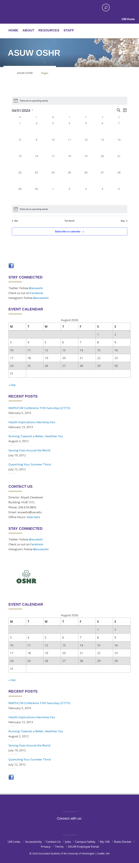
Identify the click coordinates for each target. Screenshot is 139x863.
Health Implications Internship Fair (31, 422)
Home (13, 30)
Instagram (71, 826)
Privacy (46, 846)
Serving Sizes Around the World (29, 450)
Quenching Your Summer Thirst (29, 464)
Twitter (64, 826)
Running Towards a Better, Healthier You (35, 436)
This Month (69, 220)
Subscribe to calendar (67, 231)
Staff (69, 30)
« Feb (12, 385)
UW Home (128, 19)
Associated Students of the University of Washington (59, 8)
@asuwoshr (41, 298)
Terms (59, 846)
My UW (105, 842)
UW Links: (14, 842)
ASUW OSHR (25, 73)
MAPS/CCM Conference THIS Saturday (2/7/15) (39, 408)
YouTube (78, 826)
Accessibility (33, 842)
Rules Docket (122, 842)
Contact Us (53, 842)
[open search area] (106, 7)
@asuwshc (36, 288)
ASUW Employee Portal (83, 846)
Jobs (68, 842)
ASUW (20, 7)
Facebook (36, 293)
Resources (48, 30)
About (28, 30)
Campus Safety (85, 842)
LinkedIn (86, 826)
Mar (16, 220)
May (123, 220)
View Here (33, 517)
